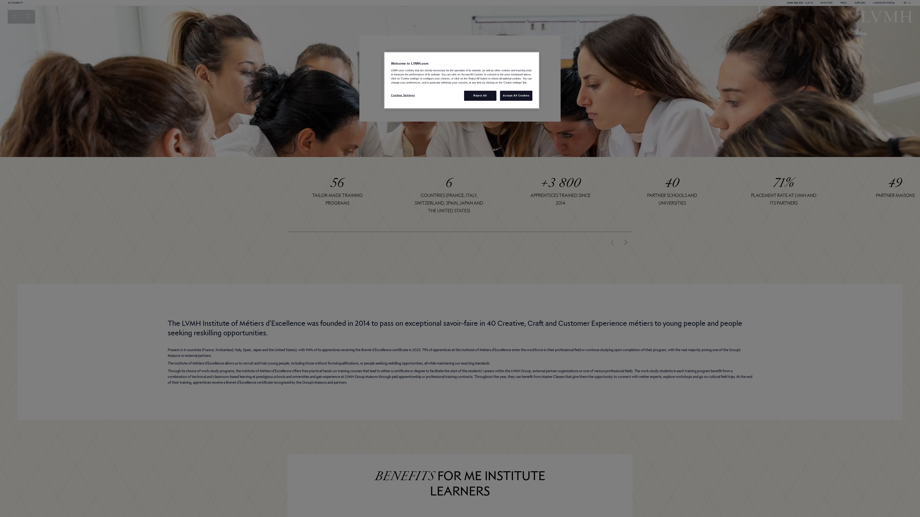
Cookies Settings (403, 95)
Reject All (480, 95)
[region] (462, 80)
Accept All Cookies (516, 95)
